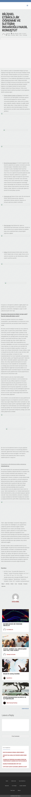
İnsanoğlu (25, 35)
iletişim (17, 35)
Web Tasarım (17, 795)
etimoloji (13, 35)
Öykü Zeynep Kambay (11, 703)
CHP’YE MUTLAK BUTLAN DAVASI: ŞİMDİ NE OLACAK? (15, 766)
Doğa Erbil (8, 33)
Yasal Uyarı (12, 790)
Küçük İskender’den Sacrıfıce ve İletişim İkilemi (14, 698)
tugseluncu (9, 678)
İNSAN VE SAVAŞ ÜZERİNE (11, 674)
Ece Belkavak (9, 629)
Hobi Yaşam (24, 669)
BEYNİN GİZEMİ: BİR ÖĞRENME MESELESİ (12, 624)
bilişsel (9, 35)
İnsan (20, 35)
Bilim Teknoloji (16, 33)
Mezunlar (7, 785)
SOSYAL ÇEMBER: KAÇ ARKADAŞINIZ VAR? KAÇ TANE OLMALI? (15, 649)
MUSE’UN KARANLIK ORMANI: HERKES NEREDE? (13, 752)
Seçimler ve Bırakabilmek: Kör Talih (12, 763)
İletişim (19, 790)
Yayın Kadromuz (22, 780)
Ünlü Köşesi (14, 785)
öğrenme (3, 586)
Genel (7, 780)
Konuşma (25, 583)
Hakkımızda (13, 780)
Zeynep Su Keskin (10, 654)
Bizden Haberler (23, 785)
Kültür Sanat (24, 692)
